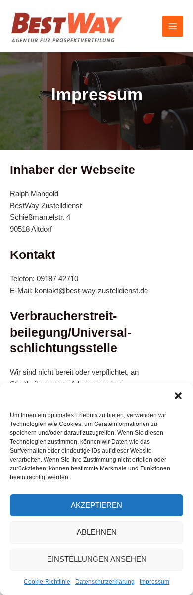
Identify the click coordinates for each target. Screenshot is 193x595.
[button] (178, 396)
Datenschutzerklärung (105, 581)
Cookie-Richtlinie (47, 581)
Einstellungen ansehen (96, 559)
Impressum (154, 581)
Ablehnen (97, 532)
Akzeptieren (96, 505)
